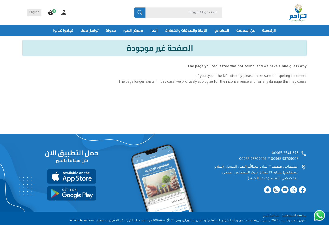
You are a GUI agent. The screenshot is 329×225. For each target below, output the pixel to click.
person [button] (63, 12)
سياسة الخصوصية (294, 216)
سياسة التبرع (271, 216)
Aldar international (82, 220)
